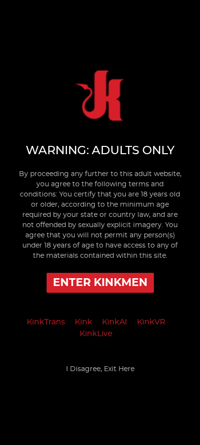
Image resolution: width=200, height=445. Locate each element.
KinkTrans (46, 322)
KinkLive (96, 334)
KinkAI (114, 322)
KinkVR (151, 322)
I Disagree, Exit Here (100, 369)
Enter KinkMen (100, 282)
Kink (83, 322)
